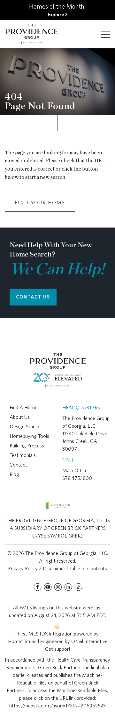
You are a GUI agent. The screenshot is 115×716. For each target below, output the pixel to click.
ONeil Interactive (89, 641)
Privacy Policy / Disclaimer (36, 568)
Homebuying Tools (29, 436)
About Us (20, 417)
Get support (58, 649)
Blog (14, 474)
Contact (18, 465)
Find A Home (23, 407)
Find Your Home (40, 203)
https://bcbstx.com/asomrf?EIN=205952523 (57, 706)
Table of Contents (88, 568)
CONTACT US (33, 297)
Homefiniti (19, 641)
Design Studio (24, 427)
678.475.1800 (77, 478)
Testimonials (23, 455)
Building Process (27, 446)
